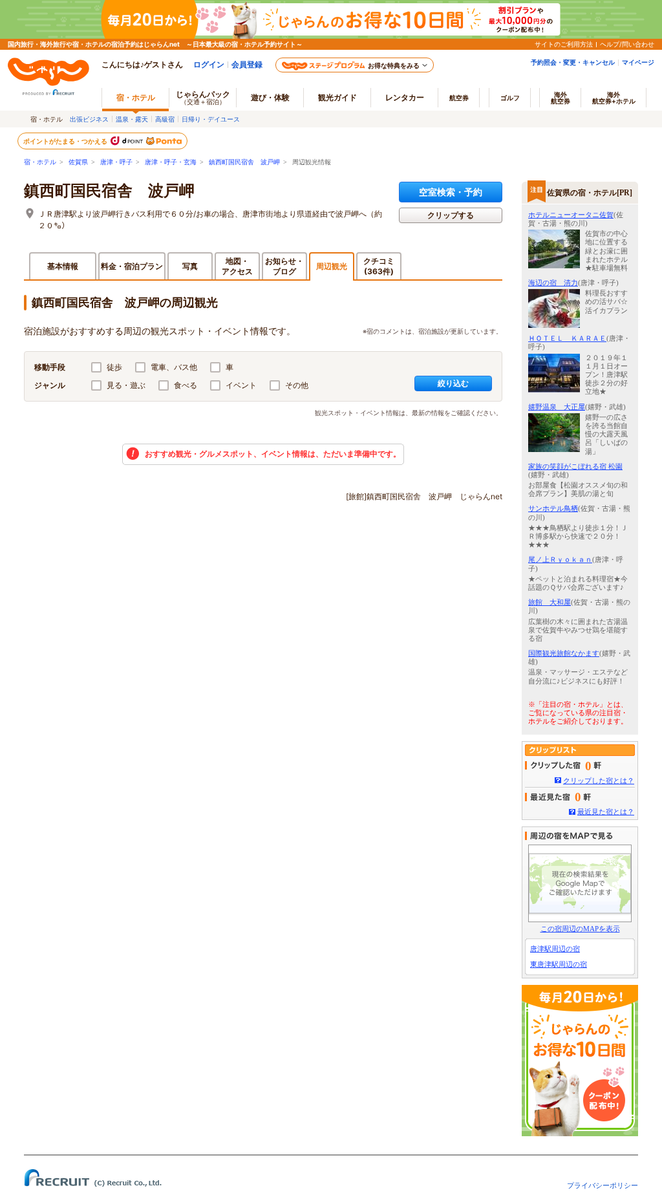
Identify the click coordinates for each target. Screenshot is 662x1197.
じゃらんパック (203, 97)
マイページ (638, 62)
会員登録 (246, 64)
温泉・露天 (132, 119)
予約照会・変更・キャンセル (573, 62)
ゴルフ (510, 98)
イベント (241, 385)
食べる (185, 385)
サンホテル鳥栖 (553, 508)
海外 (560, 98)
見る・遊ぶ (126, 385)
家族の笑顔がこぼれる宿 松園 (575, 466)
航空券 (459, 98)
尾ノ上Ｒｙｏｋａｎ (560, 559)
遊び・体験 (270, 97)
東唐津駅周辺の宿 (558, 964)
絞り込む (453, 383)
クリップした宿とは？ (598, 780)
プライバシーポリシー (602, 1185)
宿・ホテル (40, 162)
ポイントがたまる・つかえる (66, 141)
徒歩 (114, 367)
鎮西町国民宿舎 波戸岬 (244, 162)
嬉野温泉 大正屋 (556, 407)
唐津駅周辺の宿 (555, 949)
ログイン (208, 64)
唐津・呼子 (116, 162)
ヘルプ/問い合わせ (627, 44)
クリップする (450, 215)
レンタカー (404, 97)
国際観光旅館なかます (563, 653)
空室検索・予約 (450, 191)
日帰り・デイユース (211, 119)
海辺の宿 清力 (553, 282)
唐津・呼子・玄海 (171, 162)
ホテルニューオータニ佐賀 (571, 215)
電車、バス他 (174, 367)
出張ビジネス (89, 119)
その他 (296, 385)
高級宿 (165, 119)
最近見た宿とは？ (605, 811)
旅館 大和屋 (549, 602)
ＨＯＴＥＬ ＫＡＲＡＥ (567, 338)
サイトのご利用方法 (564, 44)
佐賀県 (78, 162)
